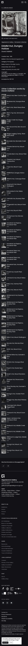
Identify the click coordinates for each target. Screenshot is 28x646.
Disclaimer (4, 616)
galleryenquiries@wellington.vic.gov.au (12, 485)
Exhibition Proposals (6, 525)
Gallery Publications (6, 530)
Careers (3, 560)
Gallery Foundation (6, 565)
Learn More (5, 642)
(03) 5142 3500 (5, 484)
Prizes (3, 514)
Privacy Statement (6, 614)
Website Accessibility (6, 618)
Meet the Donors (6, 567)
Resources (4, 544)
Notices (3, 511)
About (3, 576)
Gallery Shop (4, 579)
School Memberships (7, 548)
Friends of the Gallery (7, 562)
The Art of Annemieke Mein (8, 537)
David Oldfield (6, 51)
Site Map (3, 620)
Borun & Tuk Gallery (6, 523)
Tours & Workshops (6, 553)
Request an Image (6, 534)
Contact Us (4, 612)
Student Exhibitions (6, 551)
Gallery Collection (6, 528)
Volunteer (4, 569)
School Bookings (5, 546)
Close (11, 642)
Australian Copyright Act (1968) (9, 75)
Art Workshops (5, 521)
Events (3, 509)
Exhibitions (4, 507)
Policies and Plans (6, 532)
